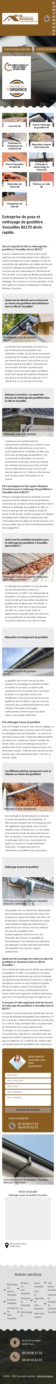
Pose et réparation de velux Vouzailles (36, 1300)
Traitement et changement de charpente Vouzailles (50, 1303)
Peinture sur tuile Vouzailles (23, 1288)
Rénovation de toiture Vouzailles (9, 1290)
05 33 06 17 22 (53, 10)
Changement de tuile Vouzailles (9, 1313)
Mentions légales (45, 1376)
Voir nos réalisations (17, 49)
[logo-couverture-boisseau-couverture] (20, 18)
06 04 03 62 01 (53, 27)
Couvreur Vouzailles (9, 1302)
